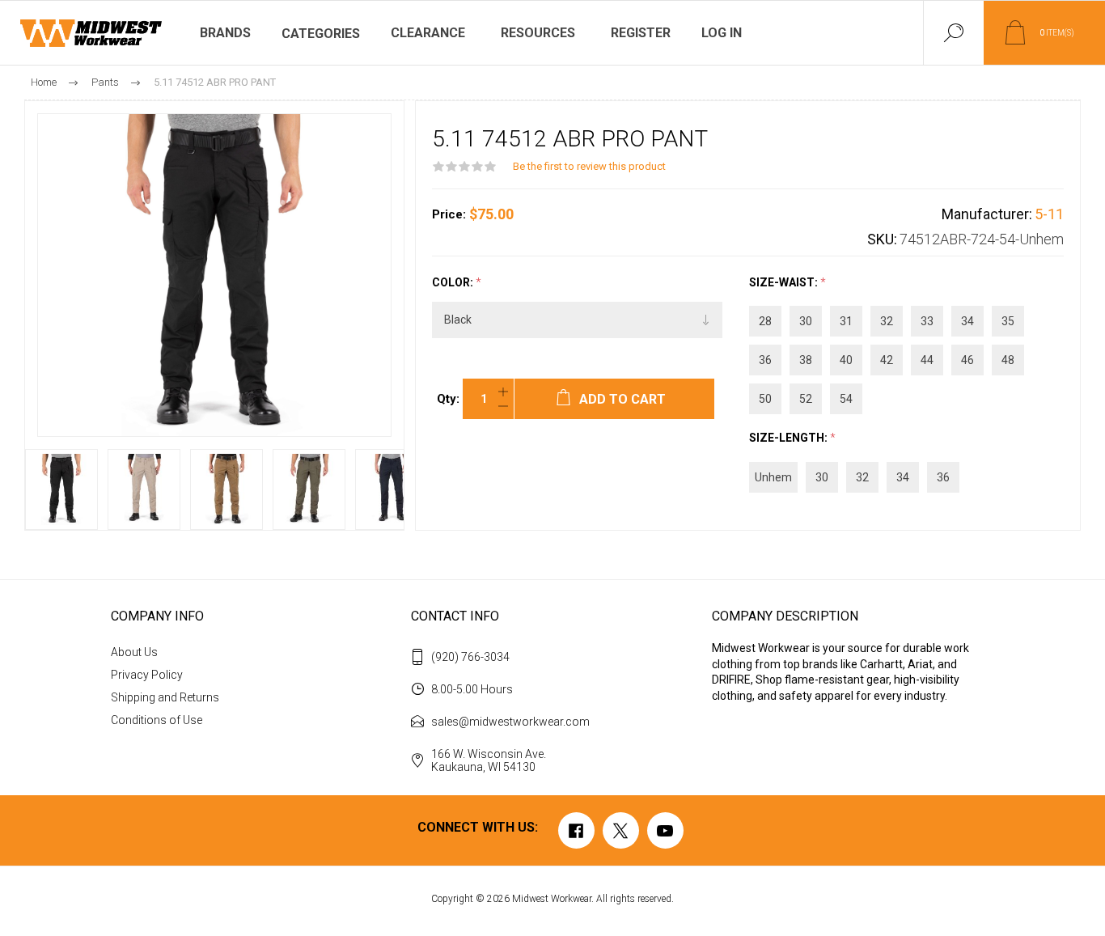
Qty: (448, 399)
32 (886, 321)
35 (1007, 321)
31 (846, 321)
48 (1007, 360)
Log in (721, 32)
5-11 (1049, 213)
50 (765, 398)
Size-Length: (789, 438)
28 (765, 321)
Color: (454, 282)
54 (846, 398)
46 (967, 360)
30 (805, 321)
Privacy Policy (147, 674)
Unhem (773, 477)
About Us (134, 652)
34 (967, 321)
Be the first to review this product (589, 166)
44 (927, 360)
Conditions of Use (156, 720)
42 (886, 360)
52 (805, 398)
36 (765, 360)
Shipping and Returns (165, 697)
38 (805, 360)
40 (846, 360)
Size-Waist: (784, 282)
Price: (449, 214)
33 (927, 321)
